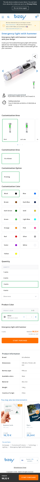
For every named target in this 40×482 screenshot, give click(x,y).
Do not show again (20, 8)
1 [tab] (18, 145)
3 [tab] (22, 145)
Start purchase (20, 340)
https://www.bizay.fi (11, 24)
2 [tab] (20, 145)
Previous (3, 71)
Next (37, 71)
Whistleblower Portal (20, 467)
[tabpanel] (10, 130)
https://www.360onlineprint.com (14, 28)
